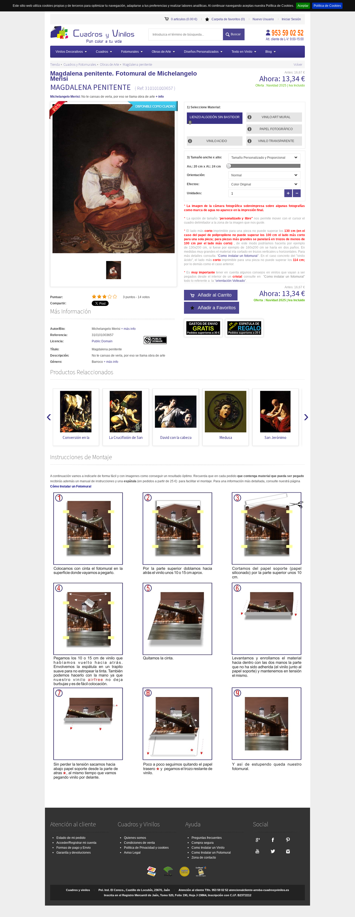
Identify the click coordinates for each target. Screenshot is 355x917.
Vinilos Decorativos (69, 51)
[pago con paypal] (184, 871)
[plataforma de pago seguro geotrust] (200, 871)
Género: (56, 362)
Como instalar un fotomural (238, 256)
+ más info (128, 329)
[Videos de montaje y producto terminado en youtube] (257, 851)
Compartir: (58, 303)
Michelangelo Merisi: (65, 96)
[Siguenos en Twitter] (272, 851)
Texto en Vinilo (242, 51)
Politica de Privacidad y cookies (146, 847)
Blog (268, 51)
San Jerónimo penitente (225, 440)
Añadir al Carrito (215, 295)
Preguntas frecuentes (207, 838)
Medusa (175, 437)
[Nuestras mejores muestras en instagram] (288, 851)
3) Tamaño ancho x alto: (204, 157)
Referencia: (59, 335)
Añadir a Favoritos (217, 307)
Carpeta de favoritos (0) (228, 19)
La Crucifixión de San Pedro (76, 440)
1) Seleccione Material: (204, 107)
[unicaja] (168, 871)
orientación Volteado (230, 281)
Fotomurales (130, 51)
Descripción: (59, 355)
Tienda (55, 64)
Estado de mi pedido (71, 838)
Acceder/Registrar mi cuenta (76, 843)
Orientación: (196, 175)
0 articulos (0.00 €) (184, 19)
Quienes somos (135, 838)
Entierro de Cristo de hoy (275, 440)
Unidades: (194, 193)
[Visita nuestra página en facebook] (272, 839)
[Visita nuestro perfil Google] (257, 839)
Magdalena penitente (137, 64)
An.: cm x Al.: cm (204, 166)
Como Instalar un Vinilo (208, 847)
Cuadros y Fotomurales (79, 64)
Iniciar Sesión (291, 19)
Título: (54, 349)
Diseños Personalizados (201, 51)
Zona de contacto (204, 857)
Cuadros (102, 51)
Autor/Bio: (57, 329)
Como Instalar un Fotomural (211, 852)
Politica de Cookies (327, 6)
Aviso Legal (132, 852)
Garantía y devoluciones (73, 852)
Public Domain (102, 341)
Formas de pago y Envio (73, 847)
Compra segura (203, 843)
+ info (160, 96)
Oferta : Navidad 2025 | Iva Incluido (280, 85)
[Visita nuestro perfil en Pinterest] (288, 839)
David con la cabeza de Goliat (126, 440)
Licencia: (57, 341)
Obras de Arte (161, 51)
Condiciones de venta (139, 843)
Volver (298, 64)
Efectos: (193, 184)
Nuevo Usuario (263, 19)
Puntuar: (56, 297)
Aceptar (303, 6)
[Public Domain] (155, 343)
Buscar (236, 34)
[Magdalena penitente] (113, 278)
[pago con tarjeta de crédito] (151, 871)
